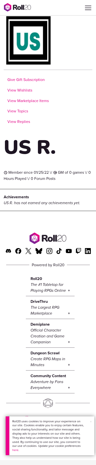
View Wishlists (19, 90)
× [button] (91, 422)
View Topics (17, 111)
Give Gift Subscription (26, 79)
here (15, 450)
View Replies (18, 121)
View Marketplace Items (28, 101)
